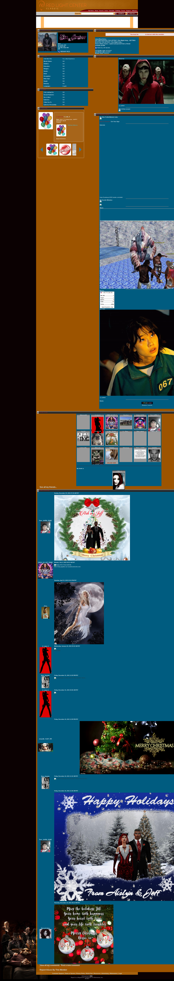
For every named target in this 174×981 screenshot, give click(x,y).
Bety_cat (97, 447)
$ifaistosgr (126, 447)
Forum (123, 10)
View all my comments (50, 965)
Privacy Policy (80, 973)
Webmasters (113, 973)
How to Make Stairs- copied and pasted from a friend (112, 44)
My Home (91, 10)
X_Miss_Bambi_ (111, 431)
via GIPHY (122, 105)
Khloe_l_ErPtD (140, 447)
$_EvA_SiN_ (83, 447)
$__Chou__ (126, 431)
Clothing (117, 10)
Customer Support (58, 973)
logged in (142, 34)
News (96, 10)
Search (101, 10)
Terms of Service (70, 973)
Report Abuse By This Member (53, 970)
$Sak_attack (140, 431)
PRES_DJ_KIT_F (112, 415)
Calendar (111, 10)
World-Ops (89, 973)
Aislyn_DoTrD (140, 415)
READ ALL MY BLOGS (103, 47)
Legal (120, 973)
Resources (97, 973)
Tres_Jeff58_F (154, 415)
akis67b (154, 447)
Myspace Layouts (147, 405)
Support (128, 10)
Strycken (126, 415)
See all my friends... (48, 487)
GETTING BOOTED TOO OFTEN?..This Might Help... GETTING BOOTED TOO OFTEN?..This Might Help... (115, 41)
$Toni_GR (154, 431)
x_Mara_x (119, 471)
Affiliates (134, 10)
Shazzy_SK (97, 431)
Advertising (105, 973)
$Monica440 (83, 415)
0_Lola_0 (67, 116)
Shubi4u (111, 447)
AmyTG (83, 431)
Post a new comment (70, 965)
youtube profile (100, 45)
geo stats (102, 309)
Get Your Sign (115, 121)
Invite (106, 10)
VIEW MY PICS (65, 51)
